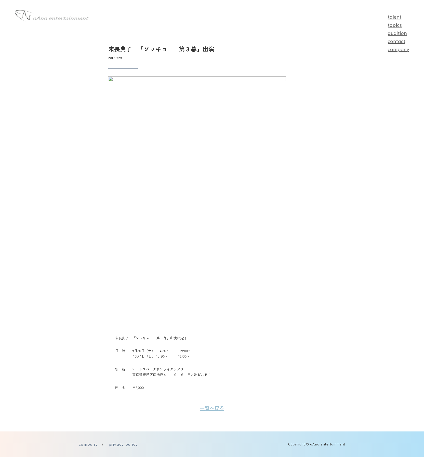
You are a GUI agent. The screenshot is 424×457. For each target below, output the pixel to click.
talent (394, 17)
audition (397, 33)
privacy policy (123, 444)
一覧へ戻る (212, 408)
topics (395, 25)
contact (396, 41)
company (398, 49)
